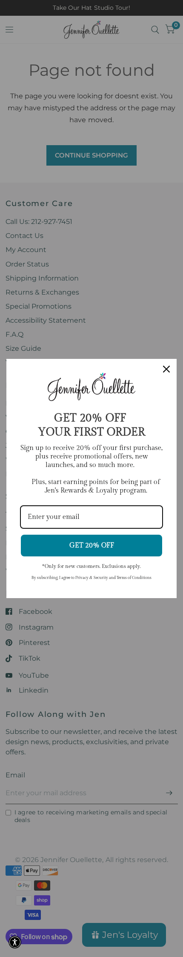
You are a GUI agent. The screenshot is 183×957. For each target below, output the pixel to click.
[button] (15, 942)
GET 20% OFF (91, 546)
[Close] (166, 369)
